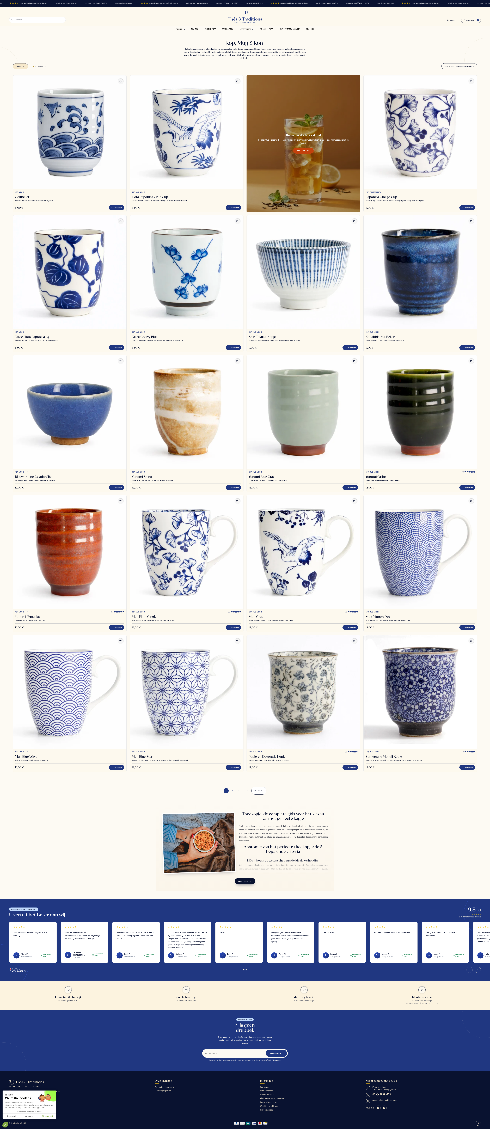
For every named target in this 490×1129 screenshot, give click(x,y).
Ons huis (310, 29)
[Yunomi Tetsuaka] (69, 552)
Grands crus (227, 29)
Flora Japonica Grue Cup (150, 197)
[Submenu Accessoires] (253, 29)
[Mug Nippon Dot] (420, 552)
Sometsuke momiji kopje (384, 756)
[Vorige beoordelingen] (470, 970)
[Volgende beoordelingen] (478, 970)
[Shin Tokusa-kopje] (303, 272)
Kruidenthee (210, 29)
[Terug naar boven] (478, 1123)
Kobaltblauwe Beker (380, 336)
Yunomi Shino (142, 476)
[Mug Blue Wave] (69, 692)
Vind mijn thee (266, 29)
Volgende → (259, 791)
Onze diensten (163, 1080)
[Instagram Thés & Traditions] (378, 1108)
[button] (5, 1125)
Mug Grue (256, 616)
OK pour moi (47, 1116)
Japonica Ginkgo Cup (381, 197)
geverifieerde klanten (28, 3)
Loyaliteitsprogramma (289, 29)
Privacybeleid (276, 1060)
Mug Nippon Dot (378, 616)
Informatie (266, 1080)
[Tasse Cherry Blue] (186, 272)
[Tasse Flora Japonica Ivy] (69, 272)
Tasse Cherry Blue (144, 336)
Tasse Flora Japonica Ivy (32, 336)
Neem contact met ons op (381, 1080)
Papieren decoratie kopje (267, 756)
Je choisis (29, 1116)
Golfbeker (22, 197)
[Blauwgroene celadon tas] (69, 412)
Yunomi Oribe (376, 476)
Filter (18, 66)
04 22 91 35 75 (431, 1003)
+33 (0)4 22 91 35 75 (100, 3)
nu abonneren (275, 1053)
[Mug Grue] (303, 552)
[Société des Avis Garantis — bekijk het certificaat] (18, 970)
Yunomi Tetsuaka (27, 616)
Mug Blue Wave (26, 756)
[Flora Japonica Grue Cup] (186, 132)
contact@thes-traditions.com (384, 1100)
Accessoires (245, 29)
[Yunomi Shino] (186, 412)
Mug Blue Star (142, 756)
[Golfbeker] (69, 132)
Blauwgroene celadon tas (33, 476)
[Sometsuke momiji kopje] (420, 692)
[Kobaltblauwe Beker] (420, 272)
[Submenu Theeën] (184, 29)
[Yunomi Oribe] (420, 412)
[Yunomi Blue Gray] (303, 412)
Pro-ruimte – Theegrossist (164, 1087)
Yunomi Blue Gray (261, 476)
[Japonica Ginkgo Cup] (420, 132)
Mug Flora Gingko (145, 616)
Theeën (179, 29)
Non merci (11, 1116)
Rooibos (194, 29)
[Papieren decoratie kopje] (303, 692)
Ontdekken (303, 150)
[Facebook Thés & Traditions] (384, 1108)
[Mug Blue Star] (186, 692)
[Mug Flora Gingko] (186, 552)
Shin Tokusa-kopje (262, 336)
